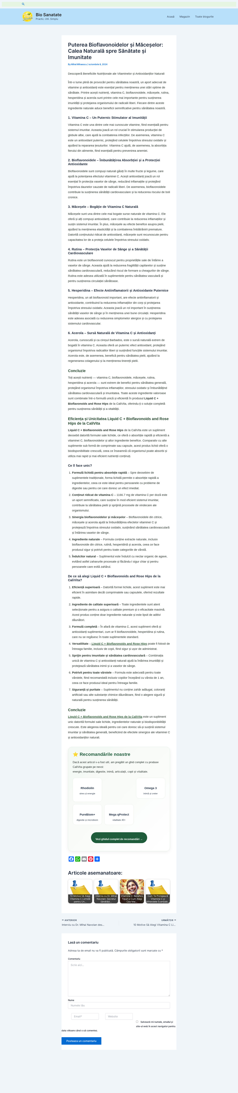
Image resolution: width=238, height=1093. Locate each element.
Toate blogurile (204, 16)
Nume (71, 1000)
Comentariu (74, 958)
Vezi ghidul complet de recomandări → (119, 839)
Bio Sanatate (49, 14)
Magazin (185, 16)
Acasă (170, 16)
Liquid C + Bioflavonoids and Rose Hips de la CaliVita (105, 716)
